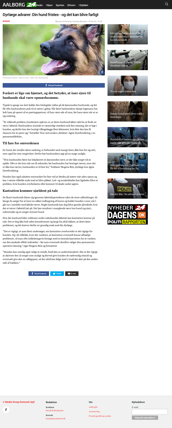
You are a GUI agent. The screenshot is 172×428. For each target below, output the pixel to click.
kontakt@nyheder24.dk (55, 418)
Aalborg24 (93, 407)
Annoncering (94, 411)
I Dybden (83, 5)
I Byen (49, 5)
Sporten (60, 5)
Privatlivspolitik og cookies (100, 416)
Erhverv (71, 5)
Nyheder (38, 5)
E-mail (135, 407)
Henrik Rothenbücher (55, 410)
